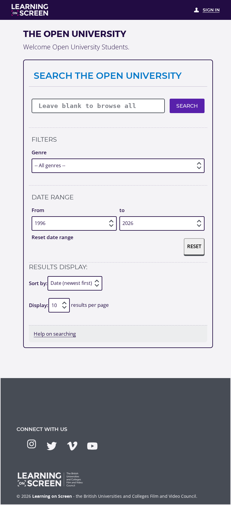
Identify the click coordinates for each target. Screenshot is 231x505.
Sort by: (38, 283)
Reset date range (52, 237)
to (122, 210)
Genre (39, 152)
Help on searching (55, 333)
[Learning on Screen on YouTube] (92, 446)
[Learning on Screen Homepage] (29, 10)
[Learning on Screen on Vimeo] (72, 446)
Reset (194, 246)
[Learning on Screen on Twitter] (52, 446)
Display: (38, 305)
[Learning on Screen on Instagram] (31, 444)
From (38, 210)
